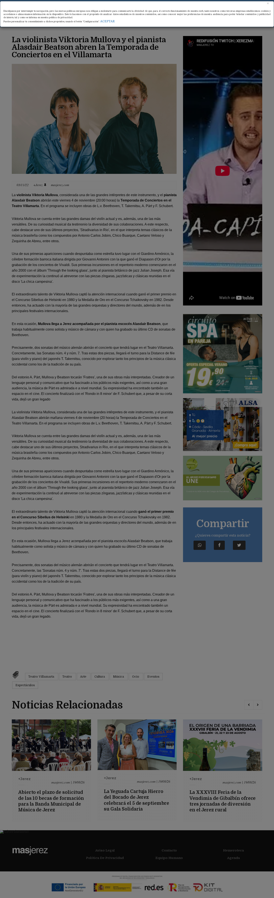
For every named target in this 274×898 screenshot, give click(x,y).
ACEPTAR (107, 21)
